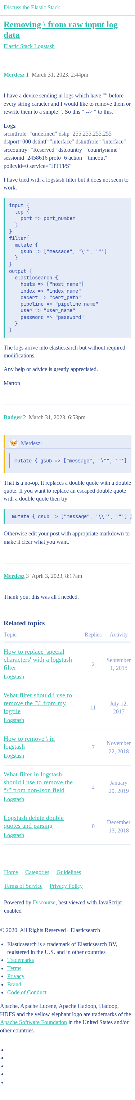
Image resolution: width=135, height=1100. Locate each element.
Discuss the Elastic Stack (32, 7)
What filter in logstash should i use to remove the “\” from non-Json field (38, 782)
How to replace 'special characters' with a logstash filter (38, 659)
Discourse (44, 902)
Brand (14, 984)
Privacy (15, 976)
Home (11, 872)
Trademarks (20, 960)
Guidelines (69, 872)
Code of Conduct (26, 992)
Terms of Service (23, 886)
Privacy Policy (66, 886)
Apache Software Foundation (33, 1022)
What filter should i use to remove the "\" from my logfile (38, 703)
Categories (37, 872)
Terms (14, 968)
